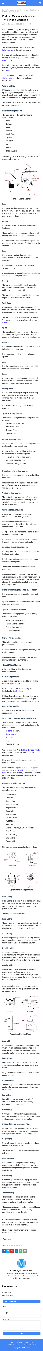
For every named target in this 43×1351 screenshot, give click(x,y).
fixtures (5, 322)
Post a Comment (8, 1295)
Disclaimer (19, 1342)
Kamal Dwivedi (8, 24)
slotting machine (8, 78)
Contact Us (33, 1344)
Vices (8, 741)
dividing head (18, 691)
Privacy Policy (29, 1342)
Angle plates (11, 734)
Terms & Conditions (13, 1344)
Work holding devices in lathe (28, 750)
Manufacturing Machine (14, 10)
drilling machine (8, 58)
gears (8, 70)
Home (4, 10)
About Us (24, 1344)
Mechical (27, 1348)
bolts (10, 731)
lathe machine (7, 50)
